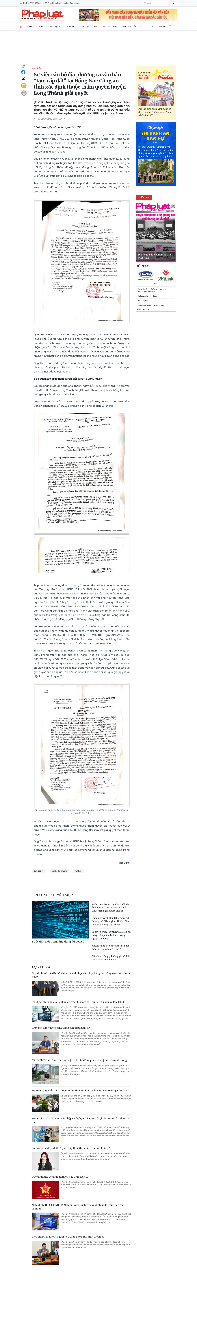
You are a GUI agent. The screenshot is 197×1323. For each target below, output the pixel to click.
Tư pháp (39, 26)
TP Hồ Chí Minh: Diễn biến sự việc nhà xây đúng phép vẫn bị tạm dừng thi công (79, 1060)
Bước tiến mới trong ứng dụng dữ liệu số (58, 941)
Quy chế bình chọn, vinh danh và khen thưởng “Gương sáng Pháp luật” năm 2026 (154, 112)
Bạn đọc (144, 26)
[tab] (154, 283)
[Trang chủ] (21, 27)
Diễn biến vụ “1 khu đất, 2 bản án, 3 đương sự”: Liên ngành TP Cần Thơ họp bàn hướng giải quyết (110, 921)
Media (49, 26)
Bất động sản (129, 26)
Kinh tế (116, 26)
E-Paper (143, 197)
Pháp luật (84, 26)
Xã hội (95, 26)
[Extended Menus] (170, 26)
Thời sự (29, 26)
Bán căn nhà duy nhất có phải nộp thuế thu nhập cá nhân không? (71, 1148)
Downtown (161, 289)
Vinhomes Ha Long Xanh (147, 296)
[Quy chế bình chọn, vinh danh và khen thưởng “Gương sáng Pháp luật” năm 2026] (156, 94)
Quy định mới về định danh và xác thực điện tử (60, 1176)
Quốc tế (59, 26)
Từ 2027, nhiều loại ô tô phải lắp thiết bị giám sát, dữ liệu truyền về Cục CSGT (78, 1002)
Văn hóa (106, 26)
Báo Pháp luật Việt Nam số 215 (154, 254)
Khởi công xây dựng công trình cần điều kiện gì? (61, 1027)
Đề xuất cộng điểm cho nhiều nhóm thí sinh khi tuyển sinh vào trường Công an (79, 1090)
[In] (24, 93)
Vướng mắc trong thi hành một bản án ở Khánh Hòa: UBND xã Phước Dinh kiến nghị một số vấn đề (110, 907)
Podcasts (72, 26)
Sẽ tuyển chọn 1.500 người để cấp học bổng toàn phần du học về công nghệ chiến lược (111, 935)
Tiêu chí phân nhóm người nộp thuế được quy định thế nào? (68, 1236)
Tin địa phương (158, 26)
